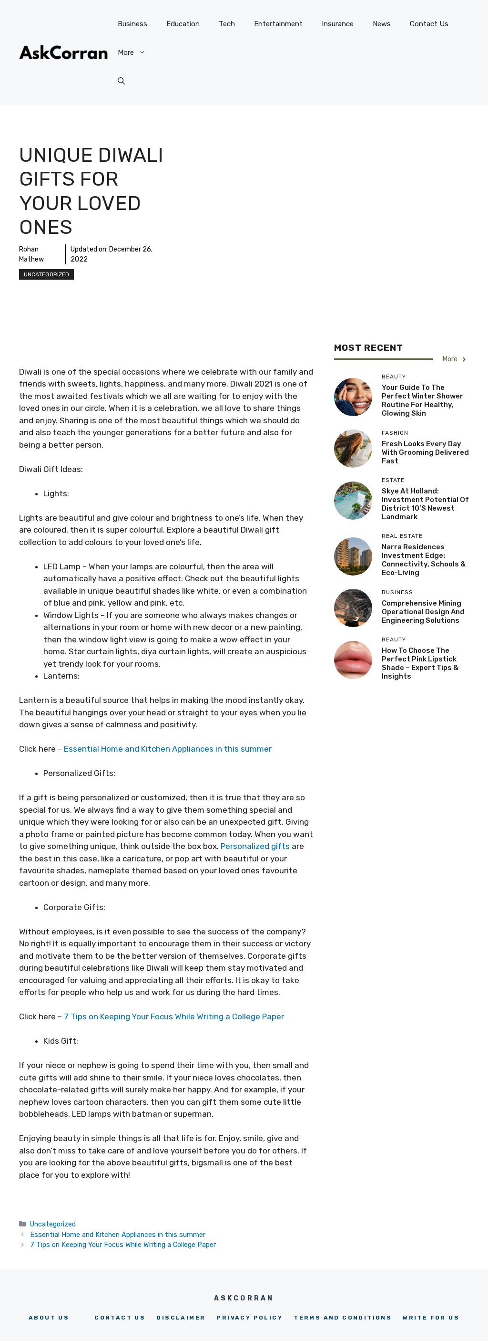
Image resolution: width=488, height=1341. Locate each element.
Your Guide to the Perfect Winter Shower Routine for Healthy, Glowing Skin (422, 400)
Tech (227, 24)
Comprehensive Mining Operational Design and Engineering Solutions (423, 612)
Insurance (338, 24)
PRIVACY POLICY (249, 1317)
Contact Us (429, 24)
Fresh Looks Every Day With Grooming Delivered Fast (425, 452)
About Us (49, 1317)
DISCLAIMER (180, 1317)
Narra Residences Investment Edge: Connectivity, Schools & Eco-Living (424, 560)
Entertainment (278, 24)
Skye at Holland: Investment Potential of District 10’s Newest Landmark (425, 504)
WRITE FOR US (431, 1317)
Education (183, 24)
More (126, 52)
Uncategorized (46, 274)
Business (132, 24)
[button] (121, 81)
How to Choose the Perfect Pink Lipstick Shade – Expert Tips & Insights (420, 663)
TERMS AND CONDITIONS (343, 1317)
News (382, 24)
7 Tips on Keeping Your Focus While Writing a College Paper (174, 1016)
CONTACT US (119, 1317)
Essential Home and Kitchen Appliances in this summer (168, 749)
